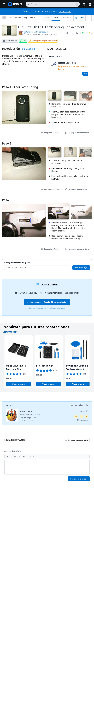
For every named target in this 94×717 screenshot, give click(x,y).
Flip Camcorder (15, 17)
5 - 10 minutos (12, 40)
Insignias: (83, 411)
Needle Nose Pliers (67, 62)
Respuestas (66, 17)
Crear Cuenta (65, 11)
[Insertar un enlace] (20, 456)
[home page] (15, 4)
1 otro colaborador (80, 405)
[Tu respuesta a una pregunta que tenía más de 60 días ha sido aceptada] (81, 417)
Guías (55, 17)
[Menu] (3, 4)
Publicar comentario (79, 479)
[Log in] (90, 4)
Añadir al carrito (18, 384)
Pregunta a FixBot (51, 133)
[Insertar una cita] (24, 456)
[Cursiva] (11, 456)
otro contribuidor (42, 32)
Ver (85, 73)
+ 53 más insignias (82, 420)
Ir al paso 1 (27, 48)
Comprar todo (10, 331)
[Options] (4, 17)
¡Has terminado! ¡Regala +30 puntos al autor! (48, 302)
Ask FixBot (79, 267)
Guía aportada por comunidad (44, 40)
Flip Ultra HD (29, 17)
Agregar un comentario (77, 259)
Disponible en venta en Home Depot (72, 68)
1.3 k (71, 33)
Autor (9, 405)
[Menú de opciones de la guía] (88, 18)
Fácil (25, 40)
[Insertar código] (15, 456)
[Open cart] (83, 4)
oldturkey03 (28, 32)
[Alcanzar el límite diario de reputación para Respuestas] (76, 417)
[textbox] (47, 467)
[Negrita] (7, 456)
